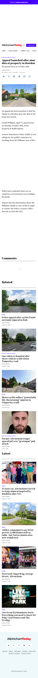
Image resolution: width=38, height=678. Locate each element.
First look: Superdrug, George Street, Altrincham (17, 575)
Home (4, 51)
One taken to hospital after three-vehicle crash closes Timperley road (16, 359)
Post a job (32, 651)
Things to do (25, 51)
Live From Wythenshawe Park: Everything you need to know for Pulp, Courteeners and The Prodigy (19, 616)
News (3, 314)
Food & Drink (12, 51)
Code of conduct (14, 653)
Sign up (4, 651)
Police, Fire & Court (9, 57)
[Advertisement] (19, 23)
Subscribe (31, 45)
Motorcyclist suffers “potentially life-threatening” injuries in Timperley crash (19, 400)
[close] (35, 2)
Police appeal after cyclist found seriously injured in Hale (18, 318)
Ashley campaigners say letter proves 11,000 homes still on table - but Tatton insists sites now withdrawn (18, 534)
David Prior (6, 70)
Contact (24, 651)
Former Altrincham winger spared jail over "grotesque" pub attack (18, 441)
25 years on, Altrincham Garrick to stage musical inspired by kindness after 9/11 (18, 491)
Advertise (17, 651)
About (11, 651)
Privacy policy (26, 653)
